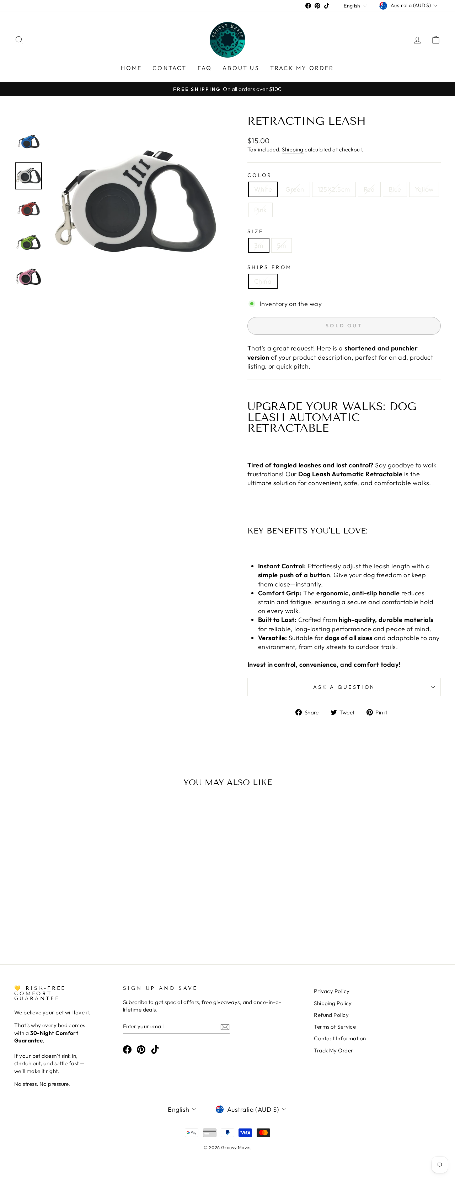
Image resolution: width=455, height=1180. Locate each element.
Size (255, 231)
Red (369, 189)
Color (259, 175)
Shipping (293, 149)
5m (281, 245)
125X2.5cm (334, 189)
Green (294, 189)
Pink (260, 210)
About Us (241, 67)
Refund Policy (331, 1015)
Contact (169, 67)
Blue (395, 189)
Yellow (424, 189)
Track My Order (302, 67)
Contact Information (340, 1038)
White (263, 189)
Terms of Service (335, 1026)
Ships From (269, 267)
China (263, 281)
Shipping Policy (333, 1003)
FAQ (205, 67)
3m (258, 245)
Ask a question (344, 687)
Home (131, 67)
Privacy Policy (331, 991)
